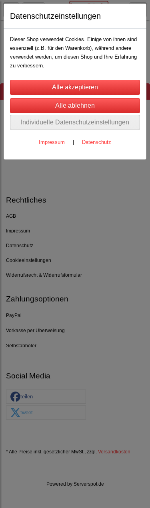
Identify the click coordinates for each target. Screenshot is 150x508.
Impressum (52, 142)
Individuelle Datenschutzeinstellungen (75, 122)
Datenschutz (96, 142)
